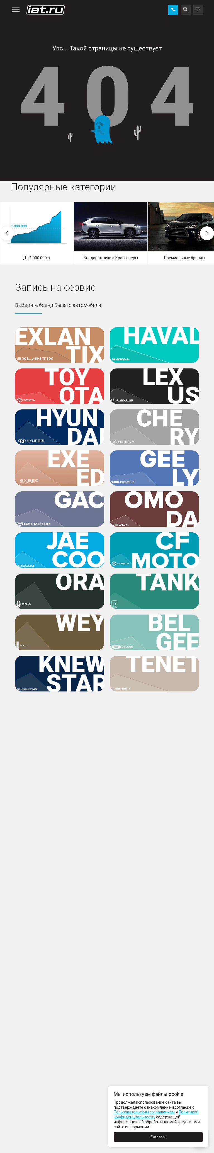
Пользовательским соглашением (144, 1112)
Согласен (158, 1137)
